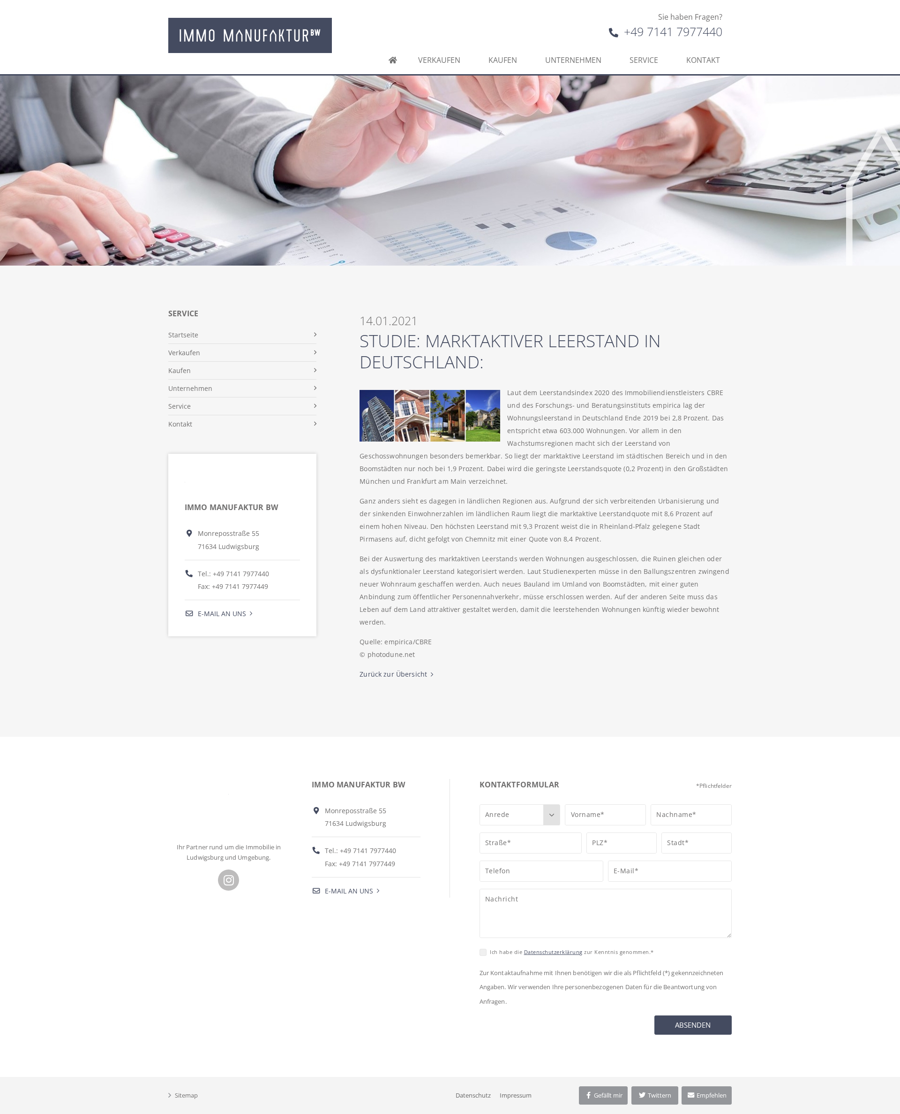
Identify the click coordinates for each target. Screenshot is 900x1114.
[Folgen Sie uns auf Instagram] (228, 880)
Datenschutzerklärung (553, 951)
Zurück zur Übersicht (393, 674)
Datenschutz (473, 1095)
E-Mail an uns (221, 613)
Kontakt (703, 60)
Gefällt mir (607, 1095)
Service (644, 60)
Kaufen (502, 60)
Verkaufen (439, 60)
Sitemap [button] (186, 1095)
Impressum (516, 1095)
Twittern (658, 1095)
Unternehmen (573, 60)
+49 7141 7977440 (671, 31)
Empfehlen (711, 1095)
